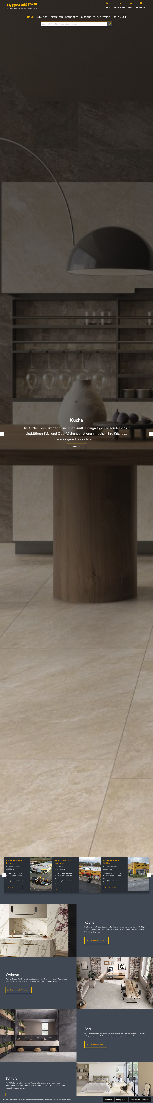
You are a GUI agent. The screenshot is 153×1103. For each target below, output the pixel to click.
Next (151, 434)
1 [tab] (69, 895)
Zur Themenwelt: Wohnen (17, 990)
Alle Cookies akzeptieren (140, 1099)
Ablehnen (108, 1099)
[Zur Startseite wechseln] (23, 5)
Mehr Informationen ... (66, 1100)
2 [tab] (73, 895)
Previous (2, 434)
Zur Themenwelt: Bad (94, 1044)
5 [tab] (83, 895)
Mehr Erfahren (13, 887)
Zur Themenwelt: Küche (95, 940)
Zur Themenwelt (75, 446)
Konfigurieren (121, 1099)
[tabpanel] (28, 874)
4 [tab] (80, 895)
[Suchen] (109, 24)
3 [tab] (76, 895)
